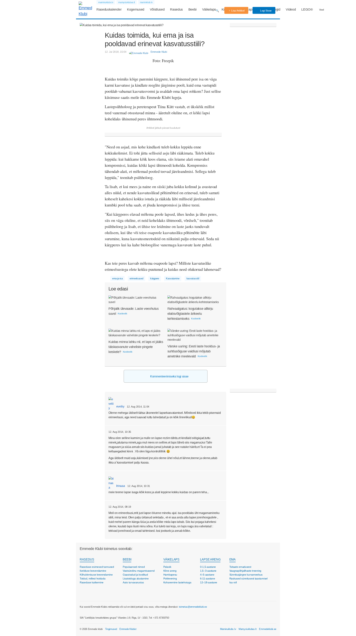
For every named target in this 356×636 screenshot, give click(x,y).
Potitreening (170, 578)
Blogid (275, 9)
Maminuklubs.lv (228, 629)
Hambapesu (170, 574)
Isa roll (233, 582)
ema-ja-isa (117, 278)
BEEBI (127, 559)
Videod (291, 9)
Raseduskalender (108, 9)
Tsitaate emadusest (240, 566)
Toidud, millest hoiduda (93, 578)
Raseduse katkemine (91, 582)
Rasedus (176, 9)
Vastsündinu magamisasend (138, 570)
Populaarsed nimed (134, 566)
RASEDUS (87, 559)
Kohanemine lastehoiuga (177, 582)
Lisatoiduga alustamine (136, 578)
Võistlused (157, 9)
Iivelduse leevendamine (93, 570)
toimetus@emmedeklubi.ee (193, 606)
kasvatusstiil (193, 278)
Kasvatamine (172, 278)
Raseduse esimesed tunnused (97, 566)
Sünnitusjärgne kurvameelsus (246, 574)
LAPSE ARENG (210, 559)
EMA (232, 559)
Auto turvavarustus (133, 582)
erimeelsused (136, 278)
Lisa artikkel (237, 10)
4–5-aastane (207, 574)
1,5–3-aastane (208, 570)
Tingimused (111, 629)
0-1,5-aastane (208, 566)
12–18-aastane (208, 582)
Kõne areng (170, 570)
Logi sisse (265, 10)
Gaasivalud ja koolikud (135, 574)
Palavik (167, 566)
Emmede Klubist (127, 629)
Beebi (192, 9)
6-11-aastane (207, 578)
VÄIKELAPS (171, 559)
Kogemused (135, 9)
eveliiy (120, 406)
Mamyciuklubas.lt (248, 629)
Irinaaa (120, 485)
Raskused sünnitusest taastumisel (248, 578)
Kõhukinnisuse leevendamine (96, 574)
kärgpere (154, 278)
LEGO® (307, 9)
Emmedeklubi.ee (267, 629)
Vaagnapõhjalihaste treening (245, 570)
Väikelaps (209, 9)
